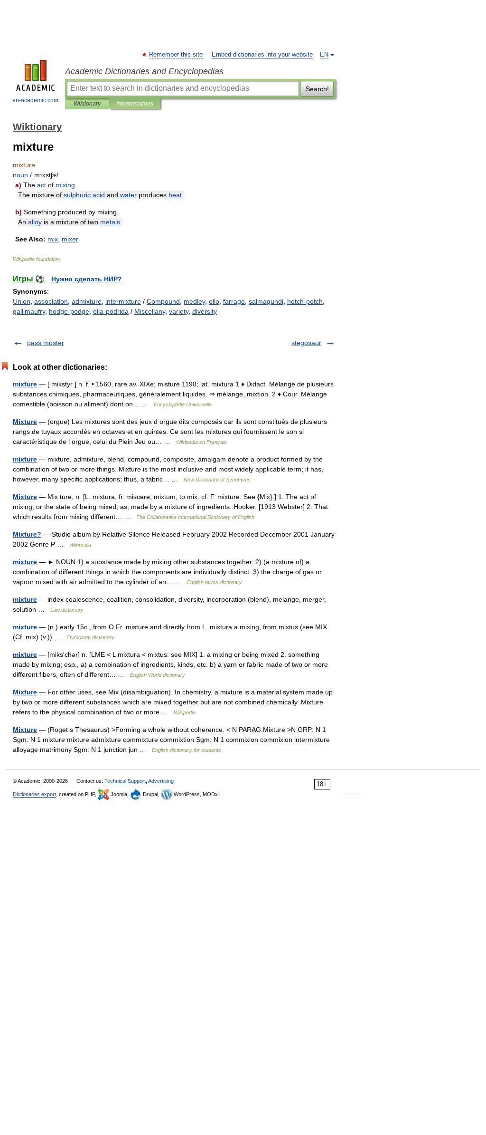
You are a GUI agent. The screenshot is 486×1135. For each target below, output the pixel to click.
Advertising (161, 781)
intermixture (123, 301)
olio (214, 301)
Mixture (25, 421)
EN (324, 54)
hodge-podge (69, 311)
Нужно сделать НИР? (86, 279)
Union (21, 301)
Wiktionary (87, 103)
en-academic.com (35, 100)
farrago (234, 301)
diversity (204, 311)
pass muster (45, 342)
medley (194, 301)
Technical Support (125, 781)
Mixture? (27, 534)
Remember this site (176, 54)
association (51, 301)
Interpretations (134, 103)
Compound (163, 301)
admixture (87, 301)
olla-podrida (111, 311)
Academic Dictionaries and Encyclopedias (144, 71)
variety (178, 311)
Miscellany (149, 311)
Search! (317, 89)
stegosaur (306, 342)
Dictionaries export (34, 794)
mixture (25, 384)
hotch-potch (305, 301)
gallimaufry (29, 311)
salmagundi (266, 301)
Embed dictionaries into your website (262, 54)
